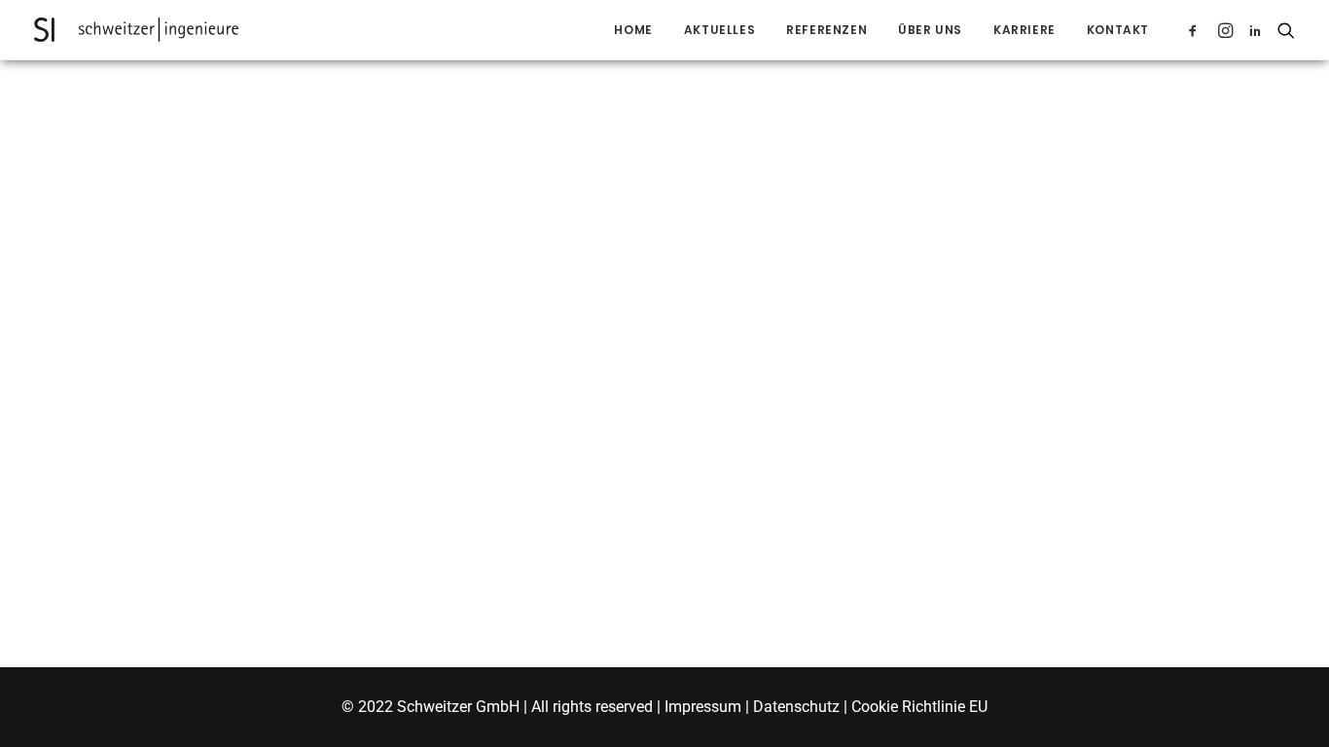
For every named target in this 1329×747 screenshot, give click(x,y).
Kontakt (1118, 29)
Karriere (1024, 29)
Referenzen (826, 29)
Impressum (704, 706)
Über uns (930, 29)
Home (633, 29)
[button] (1196, 29)
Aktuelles (719, 29)
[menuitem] (632, 29)
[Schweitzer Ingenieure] (136, 30)
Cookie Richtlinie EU (919, 706)
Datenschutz (796, 706)
